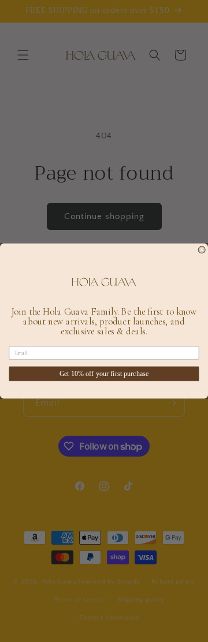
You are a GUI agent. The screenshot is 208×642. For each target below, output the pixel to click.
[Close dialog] (201, 249)
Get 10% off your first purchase (104, 374)
